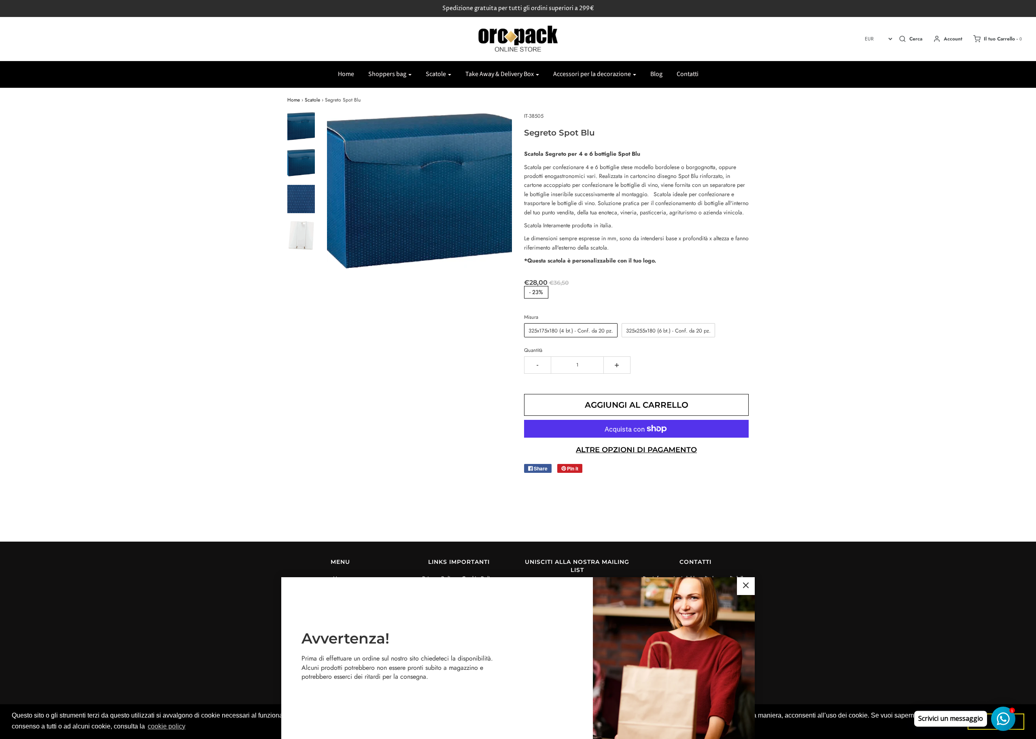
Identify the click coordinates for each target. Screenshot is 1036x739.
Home (346, 74)
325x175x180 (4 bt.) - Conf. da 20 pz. (571, 331)
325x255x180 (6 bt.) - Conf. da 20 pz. (668, 331)
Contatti (687, 74)
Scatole (312, 100)
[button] (301, 126)
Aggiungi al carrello (636, 405)
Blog (656, 74)
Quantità (533, 350)
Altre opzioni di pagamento (636, 449)
